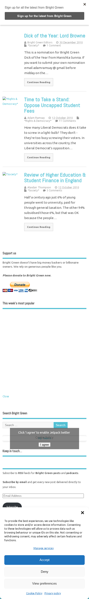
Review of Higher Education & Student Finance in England (55, 177)
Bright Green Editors (39, 42)
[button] (82, 513)
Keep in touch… (12, 451)
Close (6, 396)
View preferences (44, 583)
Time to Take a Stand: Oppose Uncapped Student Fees (52, 105)
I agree (44, 444)
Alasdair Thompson (39, 187)
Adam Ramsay (36, 117)
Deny (44, 571)
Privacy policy (52, 593)
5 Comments (54, 190)
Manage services (43, 548)
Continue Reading (38, 82)
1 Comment (54, 45)
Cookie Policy (34, 593)
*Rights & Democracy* (37, 120)
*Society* (33, 45)
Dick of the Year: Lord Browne (54, 35)
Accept (44, 560)
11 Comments (67, 120)
